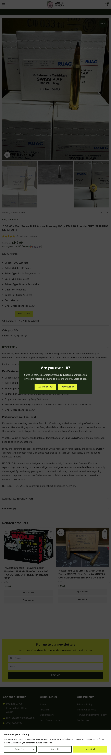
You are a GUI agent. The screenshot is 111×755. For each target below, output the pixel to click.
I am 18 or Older (45, 386)
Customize (19, 749)
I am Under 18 (67, 386)
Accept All (90, 749)
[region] (55, 742)
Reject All (55, 749)
